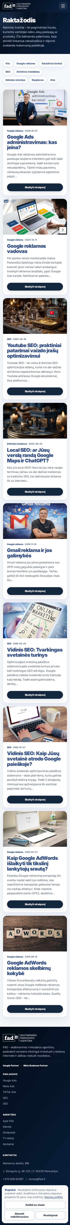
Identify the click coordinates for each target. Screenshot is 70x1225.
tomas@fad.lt (37, 1179)
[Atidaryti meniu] (63, 6)
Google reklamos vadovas (26, 248)
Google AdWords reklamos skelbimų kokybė (29, 968)
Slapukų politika (53, 1196)
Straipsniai (9, 1132)
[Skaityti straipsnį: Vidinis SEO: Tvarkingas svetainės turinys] (35, 620)
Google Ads (10, 1080)
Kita (52, 80)
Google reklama (26, 63)
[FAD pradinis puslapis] (17, 6)
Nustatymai (50, 1215)
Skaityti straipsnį (35, 187)
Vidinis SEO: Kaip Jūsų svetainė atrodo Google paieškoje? (34, 758)
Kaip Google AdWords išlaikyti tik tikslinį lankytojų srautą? (32, 863)
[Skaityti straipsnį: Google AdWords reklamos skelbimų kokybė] (35, 934)
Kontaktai (8, 1144)
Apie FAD (8, 1120)
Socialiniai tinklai (52, 63)
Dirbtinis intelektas (28, 71)
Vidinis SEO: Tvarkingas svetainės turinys (34, 652)
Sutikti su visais (35, 1204)
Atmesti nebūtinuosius (20, 1215)
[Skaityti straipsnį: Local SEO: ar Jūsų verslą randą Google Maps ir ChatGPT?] (35, 421)
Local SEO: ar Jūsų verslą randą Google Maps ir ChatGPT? (30, 455)
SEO (7, 71)
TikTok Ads (9, 1091)
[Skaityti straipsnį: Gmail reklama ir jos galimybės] (35, 521)
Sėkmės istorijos (15, 80)
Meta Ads (8, 1086)
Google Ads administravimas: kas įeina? (32, 142)
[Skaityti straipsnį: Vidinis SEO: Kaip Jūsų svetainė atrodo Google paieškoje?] (35, 724)
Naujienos (38, 80)
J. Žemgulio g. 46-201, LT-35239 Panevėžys (30, 1171)
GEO (5, 1103)
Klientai (7, 1126)
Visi (7, 63)
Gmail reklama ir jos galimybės (29, 553)
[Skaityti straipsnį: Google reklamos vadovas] (35, 217)
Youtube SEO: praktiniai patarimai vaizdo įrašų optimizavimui (34, 350)
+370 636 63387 (13, 1179)
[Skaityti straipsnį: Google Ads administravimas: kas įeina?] (35, 107)
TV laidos (8, 1138)
